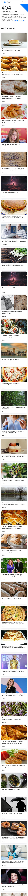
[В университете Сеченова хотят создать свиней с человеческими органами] (14, 593)
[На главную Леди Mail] (8, 2)
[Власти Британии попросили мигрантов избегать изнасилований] (14, 354)
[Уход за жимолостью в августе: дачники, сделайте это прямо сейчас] (14, 474)
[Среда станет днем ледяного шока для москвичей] (14, 402)
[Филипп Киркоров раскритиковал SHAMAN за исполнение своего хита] (14, 665)
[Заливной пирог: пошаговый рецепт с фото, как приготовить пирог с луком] (14, 211)
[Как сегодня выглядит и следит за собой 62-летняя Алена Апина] (14, 139)
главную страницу (19, 20)
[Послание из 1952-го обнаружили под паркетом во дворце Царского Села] (14, 163)
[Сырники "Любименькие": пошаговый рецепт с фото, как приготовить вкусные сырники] (14, 115)
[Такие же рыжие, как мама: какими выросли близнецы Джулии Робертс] (14, 569)
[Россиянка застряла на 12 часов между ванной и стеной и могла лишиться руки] (14, 856)
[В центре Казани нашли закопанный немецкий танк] (14, 306)
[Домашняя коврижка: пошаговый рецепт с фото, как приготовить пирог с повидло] (14, 641)
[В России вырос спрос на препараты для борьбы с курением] (14, 426)
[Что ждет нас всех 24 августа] (14, 187)
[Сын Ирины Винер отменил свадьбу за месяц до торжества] (14, 880)
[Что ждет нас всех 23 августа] (14, 283)
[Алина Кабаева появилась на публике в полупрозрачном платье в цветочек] (14, 689)
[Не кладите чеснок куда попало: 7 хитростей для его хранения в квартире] (14, 713)
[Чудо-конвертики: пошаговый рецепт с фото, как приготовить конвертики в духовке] (14, 68)
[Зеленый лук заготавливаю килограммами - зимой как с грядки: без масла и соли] (14, 259)
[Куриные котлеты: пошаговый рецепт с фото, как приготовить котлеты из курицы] (14, 760)
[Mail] (5, 2)
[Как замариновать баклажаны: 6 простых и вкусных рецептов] (14, 784)
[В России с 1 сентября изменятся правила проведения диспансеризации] (14, 235)
